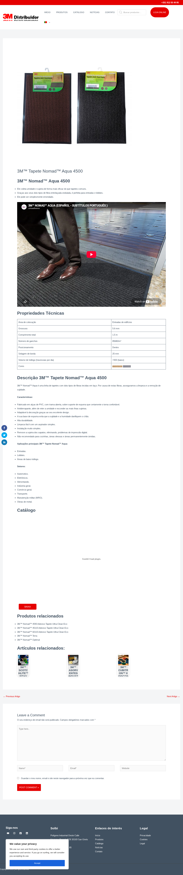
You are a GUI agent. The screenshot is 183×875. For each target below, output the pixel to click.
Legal (142, 843)
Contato (110, 12)
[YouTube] (8, 833)
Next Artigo (173, 696)
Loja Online (159, 12)
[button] (48, 22)
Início (47, 12)
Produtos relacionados (40, 616)
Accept (37, 863)
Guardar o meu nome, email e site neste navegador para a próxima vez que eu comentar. (62, 778)
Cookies (144, 839)
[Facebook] (20, 833)
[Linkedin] (27, 833)
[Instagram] (14, 833)
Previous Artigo (11, 696)
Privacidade (145, 835)
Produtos (61, 12)
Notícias (94, 12)
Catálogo (78, 12)
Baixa (27, 606)
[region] (37, 854)
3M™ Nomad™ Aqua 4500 (43, 181)
